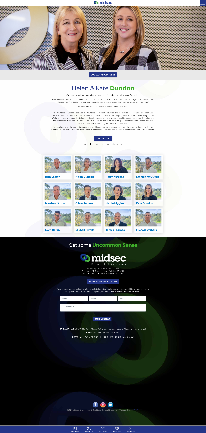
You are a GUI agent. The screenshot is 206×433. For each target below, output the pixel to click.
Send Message (102, 319)
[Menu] (203, 3)
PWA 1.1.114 (135, 410)
